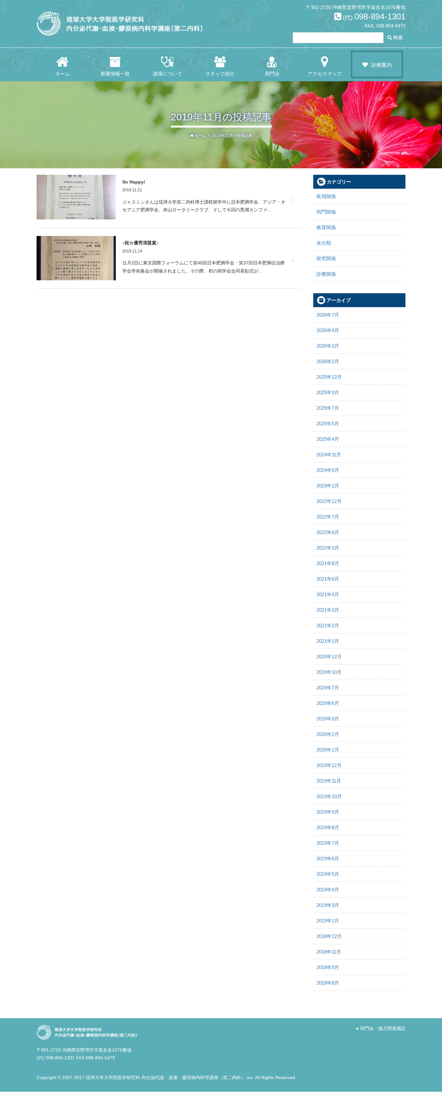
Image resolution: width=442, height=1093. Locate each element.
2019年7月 (327, 843)
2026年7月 (327, 315)
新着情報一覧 (115, 73)
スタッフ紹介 (220, 73)
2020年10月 (329, 672)
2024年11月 (328, 454)
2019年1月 (327, 920)
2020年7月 (327, 687)
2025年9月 (327, 392)
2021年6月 (327, 579)
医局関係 (326, 196)
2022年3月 (327, 548)
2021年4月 (327, 594)
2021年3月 (327, 610)
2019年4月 (327, 889)
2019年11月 (328, 781)
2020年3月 (327, 718)
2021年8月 (327, 563)
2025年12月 (329, 377)
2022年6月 (327, 532)
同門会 (272, 73)
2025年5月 (327, 423)
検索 (397, 37)
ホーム (62, 73)
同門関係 (326, 212)
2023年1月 (327, 485)
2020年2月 (327, 734)
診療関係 (326, 274)
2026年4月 (327, 330)
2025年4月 (327, 439)
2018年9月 (327, 967)
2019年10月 (329, 796)
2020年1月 (327, 750)
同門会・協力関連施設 (382, 1028)
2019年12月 (329, 765)
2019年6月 (327, 858)
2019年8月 (327, 827)
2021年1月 (327, 641)
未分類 (323, 243)
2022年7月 (327, 516)
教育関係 (326, 227)
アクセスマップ (325, 73)
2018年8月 (327, 983)
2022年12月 (329, 501)
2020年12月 (329, 656)
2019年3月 (327, 905)
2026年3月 (327, 346)
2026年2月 (327, 361)
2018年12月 (329, 936)
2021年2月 (327, 625)
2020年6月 (327, 703)
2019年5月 (327, 874)
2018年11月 (328, 951)
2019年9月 (327, 812)
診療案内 (381, 65)
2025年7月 (327, 408)
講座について (167, 73)
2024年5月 (327, 470)
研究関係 (326, 258)
